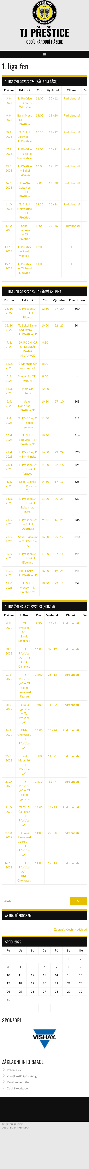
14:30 (45, 481)
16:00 (39, 166)
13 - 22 (53, 132)
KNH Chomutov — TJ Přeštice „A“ (24, 738)
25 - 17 (59, 537)
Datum (9, 90)
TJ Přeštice (44, 32)
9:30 (45, 520)
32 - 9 (52, 781)
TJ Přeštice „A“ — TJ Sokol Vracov (27, 469)
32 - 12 (52, 649)
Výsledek (53, 90)
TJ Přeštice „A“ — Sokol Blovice (27, 313)
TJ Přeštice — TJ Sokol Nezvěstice (24, 153)
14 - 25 (52, 807)
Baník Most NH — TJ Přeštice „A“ (24, 764)
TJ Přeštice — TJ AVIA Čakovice (24, 103)
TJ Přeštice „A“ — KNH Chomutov (24, 871)
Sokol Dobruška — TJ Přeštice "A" (27, 406)
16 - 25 (59, 520)
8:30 (45, 342)
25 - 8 (52, 623)
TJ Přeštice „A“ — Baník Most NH (24, 631)
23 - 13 (52, 674)
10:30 (39, 132)
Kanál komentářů (18, 1082)
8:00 (45, 363)
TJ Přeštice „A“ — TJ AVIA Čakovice (24, 657)
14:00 (38, 674)
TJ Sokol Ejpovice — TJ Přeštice (24, 136)
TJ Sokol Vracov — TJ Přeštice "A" (28, 587)
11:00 (39, 98)
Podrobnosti (72, 98)
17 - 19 (59, 481)
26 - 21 (53, 149)
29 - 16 (53, 225)
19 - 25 (59, 570)
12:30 (39, 204)
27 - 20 (59, 308)
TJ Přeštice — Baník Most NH (24, 251)
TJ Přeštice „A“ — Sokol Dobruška (27, 524)
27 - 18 (59, 553)
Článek (71, 90)
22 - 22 (59, 325)
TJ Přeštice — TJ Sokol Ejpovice (24, 268)
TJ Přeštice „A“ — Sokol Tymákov (27, 422)
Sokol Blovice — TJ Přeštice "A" (28, 486)
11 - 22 (52, 704)
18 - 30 (53, 183)
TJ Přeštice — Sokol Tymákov (24, 170)
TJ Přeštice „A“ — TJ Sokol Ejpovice (27, 558)
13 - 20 (53, 115)
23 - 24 (59, 452)
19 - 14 (52, 863)
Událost (24, 90)
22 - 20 (52, 833)
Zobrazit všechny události (70, 929)
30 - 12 (53, 98)
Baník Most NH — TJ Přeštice (24, 120)
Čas (39, 90)
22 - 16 (59, 465)
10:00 (45, 325)
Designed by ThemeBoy (16, 1127)
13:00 (39, 115)
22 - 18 (59, 583)
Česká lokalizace (17, 1088)
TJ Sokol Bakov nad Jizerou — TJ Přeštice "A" (27, 330)
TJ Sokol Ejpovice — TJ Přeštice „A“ (24, 713)
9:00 (39, 183)
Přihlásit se (14, 1070)
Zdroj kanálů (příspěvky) (22, 1076)
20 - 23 (59, 498)
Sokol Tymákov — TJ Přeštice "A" (27, 541)
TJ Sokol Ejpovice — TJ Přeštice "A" (28, 439)
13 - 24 (52, 730)
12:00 (45, 388)
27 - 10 (59, 401)
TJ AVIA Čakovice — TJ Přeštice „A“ (24, 816)
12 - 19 (53, 166)
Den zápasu (77, 300)
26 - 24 (53, 204)
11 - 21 (52, 756)
